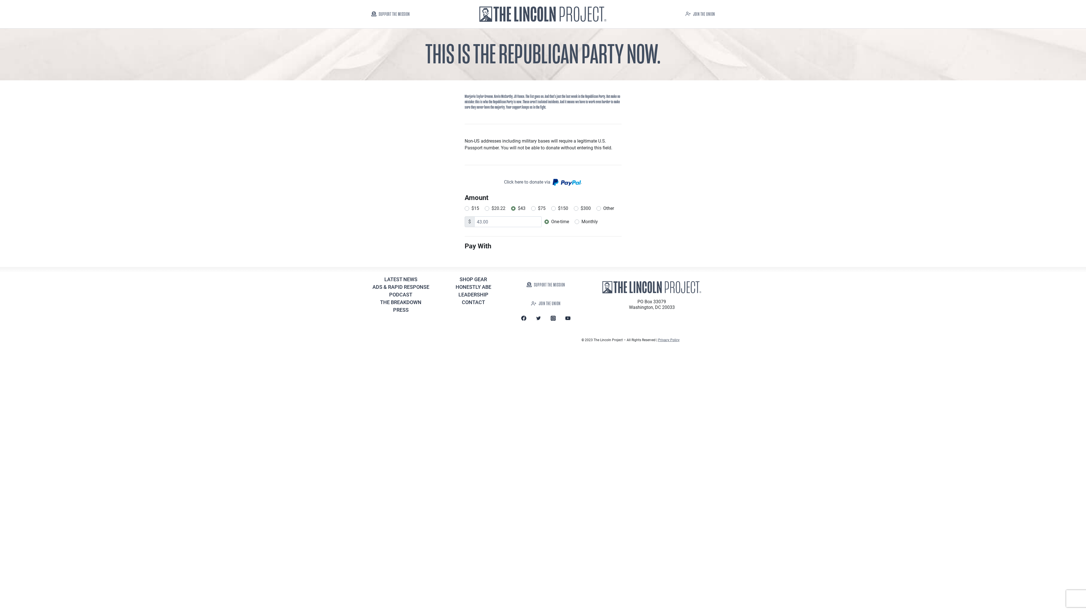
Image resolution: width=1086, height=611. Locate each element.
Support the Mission (394, 14)
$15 (475, 208)
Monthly (589, 221)
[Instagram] (553, 318)
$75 (542, 208)
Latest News (400, 279)
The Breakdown (400, 302)
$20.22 (498, 208)
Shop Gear (473, 279)
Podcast (400, 295)
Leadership (473, 295)
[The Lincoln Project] (543, 14)
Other (608, 208)
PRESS (401, 310)
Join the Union (704, 14)
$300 (586, 208)
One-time (560, 221)
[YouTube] (568, 318)
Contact (473, 302)
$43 (521, 208)
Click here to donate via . (543, 182)
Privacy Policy (669, 340)
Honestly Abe (473, 287)
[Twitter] (538, 318)
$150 (563, 208)
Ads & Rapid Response (400, 287)
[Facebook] (524, 318)
